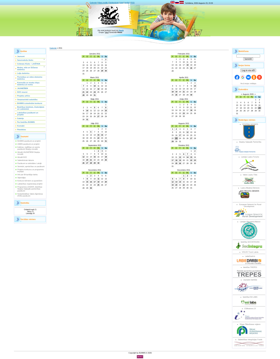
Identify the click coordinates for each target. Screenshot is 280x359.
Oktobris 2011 (183, 145)
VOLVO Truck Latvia (250, 252)
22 (87, 92)
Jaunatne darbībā (250, 280)
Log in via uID (248, 70)
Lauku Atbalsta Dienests (250, 188)
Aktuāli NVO (22, 157)
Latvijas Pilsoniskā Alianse (250, 222)
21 (83, 92)
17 (180, 135)
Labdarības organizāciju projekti (29, 184)
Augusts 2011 (183, 123)
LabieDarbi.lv (250, 256)
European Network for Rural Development (250, 205)
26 (191, 68)
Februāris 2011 (184, 54)
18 (187, 65)
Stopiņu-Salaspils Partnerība (250, 142)
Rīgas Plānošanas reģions (250, 324)
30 (106, 71)
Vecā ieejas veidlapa (248, 83)
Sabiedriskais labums (25, 160)
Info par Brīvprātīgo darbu (27, 175)
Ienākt (127, 3)
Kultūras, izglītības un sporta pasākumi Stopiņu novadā (28, 148)
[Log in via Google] (242, 77)
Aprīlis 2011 (183, 77)
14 (187, 157)
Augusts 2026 (248, 94)
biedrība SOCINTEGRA (250, 242)
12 (187, 132)
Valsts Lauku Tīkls (250, 175)
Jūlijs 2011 (95, 123)
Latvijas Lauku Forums (250, 157)
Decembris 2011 (183, 170)
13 (176, 182)
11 (98, 179)
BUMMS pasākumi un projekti (29, 141)
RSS (132, 3)
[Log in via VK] (248, 77)
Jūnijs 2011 (183, 99)
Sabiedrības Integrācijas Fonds (250, 339)
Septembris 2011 (94, 145)
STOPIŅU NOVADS (250, 124)
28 (83, 95)
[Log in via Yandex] (259, 77)
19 (176, 92)
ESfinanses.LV (250, 308)
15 (106, 111)
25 (106, 160)
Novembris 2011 (94, 170)
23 (184, 113)
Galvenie (93, 3)
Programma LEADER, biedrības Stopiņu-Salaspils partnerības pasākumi (29, 189)
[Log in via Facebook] (237, 77)
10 (95, 86)
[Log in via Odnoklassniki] (253, 77)
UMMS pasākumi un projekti (28, 144)
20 (87, 160)
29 (102, 71)
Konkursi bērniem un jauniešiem (29, 181)
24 (95, 92)
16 (102, 135)
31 (95, 95)
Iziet (121, 3)
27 (98, 116)
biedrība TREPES (250, 267)
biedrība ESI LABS (250, 297)
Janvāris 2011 (94, 54)
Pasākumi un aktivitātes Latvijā (29, 163)
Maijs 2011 (95, 99)
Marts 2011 (94, 77)
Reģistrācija (113, 3)
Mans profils (103, 3)
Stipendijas (21, 178)
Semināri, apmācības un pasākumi (30, 166)
